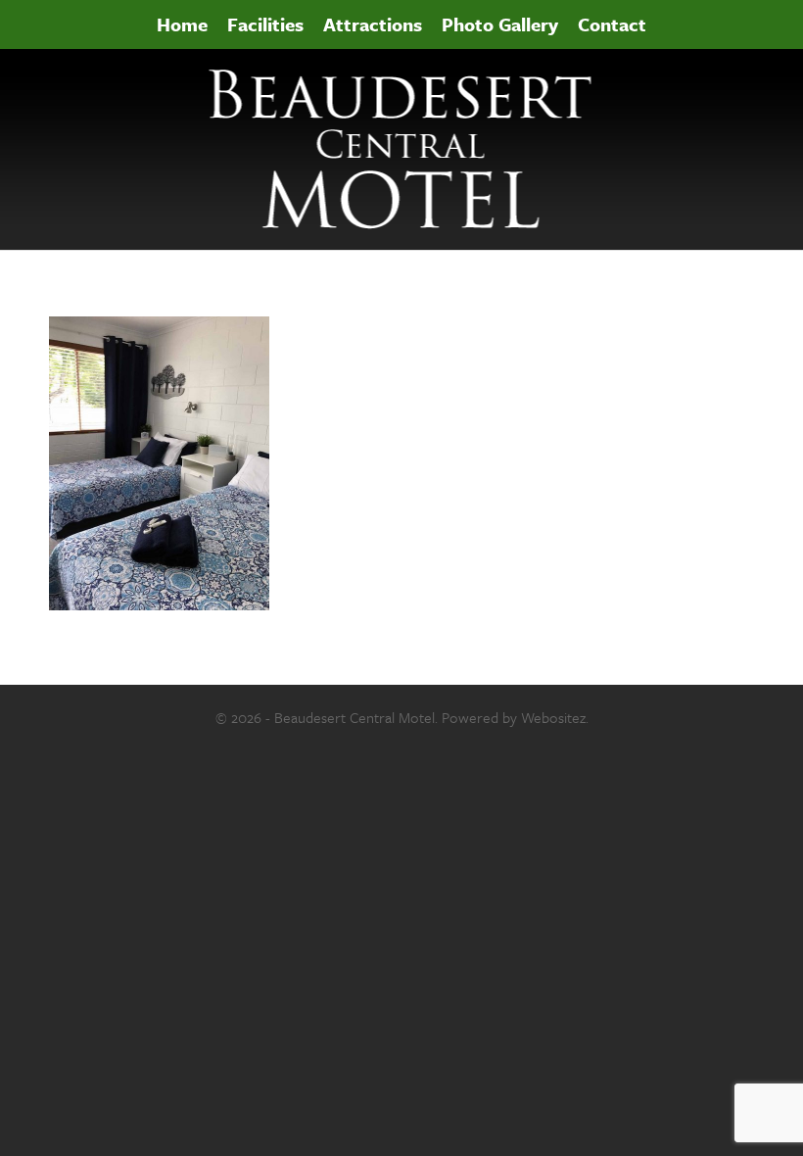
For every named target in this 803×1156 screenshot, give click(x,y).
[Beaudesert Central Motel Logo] (402, 149)
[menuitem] (182, 24)
